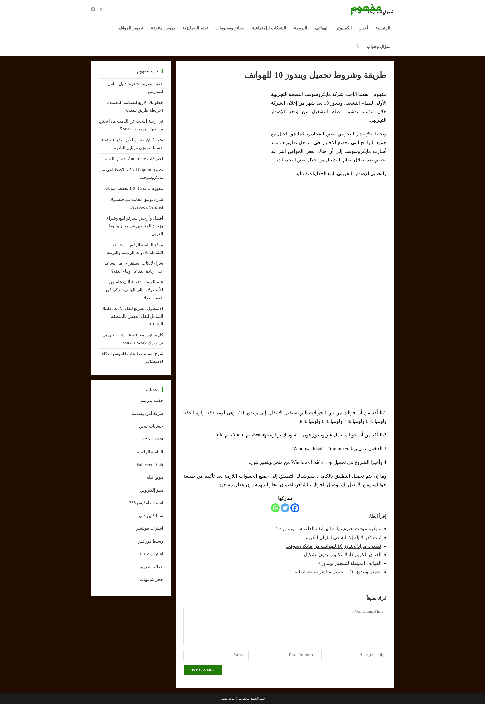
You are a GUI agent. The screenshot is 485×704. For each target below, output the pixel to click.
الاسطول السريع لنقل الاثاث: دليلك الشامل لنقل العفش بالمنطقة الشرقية (132, 316)
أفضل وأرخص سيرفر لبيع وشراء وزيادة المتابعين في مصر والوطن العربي (134, 226)
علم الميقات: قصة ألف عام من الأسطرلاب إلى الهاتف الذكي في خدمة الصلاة (134, 290)
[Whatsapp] (275, 507)
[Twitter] (285, 507)
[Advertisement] (225, 128)
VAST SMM (152, 438)
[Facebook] (294, 507)
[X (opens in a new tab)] (101, 9)
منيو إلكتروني (151, 490)
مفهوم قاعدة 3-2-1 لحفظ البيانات (133, 188)
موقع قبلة (154, 477)
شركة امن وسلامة (147, 413)
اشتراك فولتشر (149, 528)
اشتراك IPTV (151, 554)
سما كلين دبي (151, 515)
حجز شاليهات (151, 579)
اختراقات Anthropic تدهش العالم (134, 158)
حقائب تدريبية (151, 566)
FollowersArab (150, 464)
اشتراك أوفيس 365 (146, 502)
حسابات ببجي (151, 426)
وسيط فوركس (150, 541)
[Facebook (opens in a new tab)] (93, 9)
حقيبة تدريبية (152, 400)
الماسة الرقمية (150, 451)
